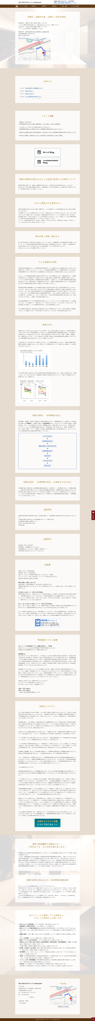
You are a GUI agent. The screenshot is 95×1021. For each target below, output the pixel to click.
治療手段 (44, 6)
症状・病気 (64, 6)
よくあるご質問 (75, 6)
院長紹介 (33, 6)
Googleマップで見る (63, 1006)
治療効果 (54, 6)
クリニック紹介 (23, 6)
